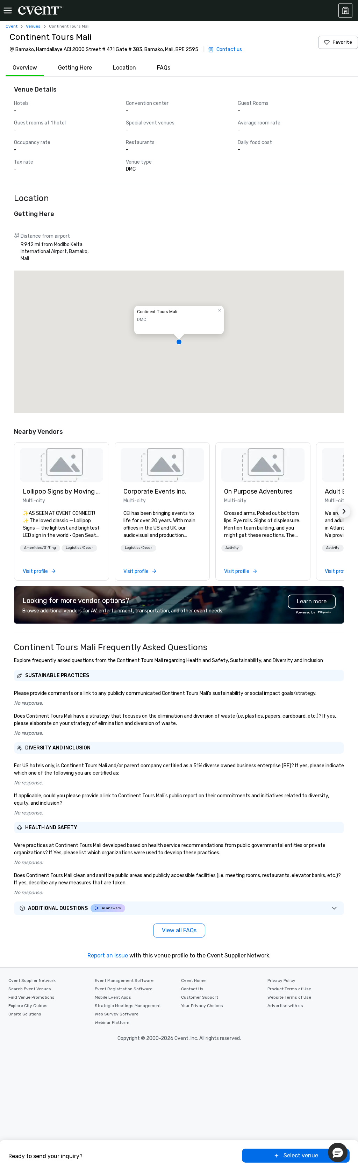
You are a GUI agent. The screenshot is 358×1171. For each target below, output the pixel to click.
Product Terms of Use (289, 988)
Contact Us (192, 988)
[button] (179, 342)
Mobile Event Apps (113, 997)
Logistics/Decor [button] (79, 548)
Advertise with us (285, 1005)
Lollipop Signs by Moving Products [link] (61, 491)
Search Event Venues (29, 988)
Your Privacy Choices (202, 1005)
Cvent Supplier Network (32, 980)
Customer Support (199, 997)
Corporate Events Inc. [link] (154, 491)
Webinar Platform (112, 1022)
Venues (33, 26)
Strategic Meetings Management (128, 1005)
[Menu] (7, 10)
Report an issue (107, 955)
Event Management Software (124, 980)
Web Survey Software (116, 1014)
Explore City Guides (28, 1005)
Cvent (11, 26)
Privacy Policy (281, 980)
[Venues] (345, 10)
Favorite (342, 42)
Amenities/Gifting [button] (40, 548)
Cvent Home (193, 980)
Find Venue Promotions (31, 997)
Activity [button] (232, 548)
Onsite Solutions (24, 1014)
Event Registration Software (123, 988)
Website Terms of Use (289, 997)
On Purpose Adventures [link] (258, 491)
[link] (61, 465)
